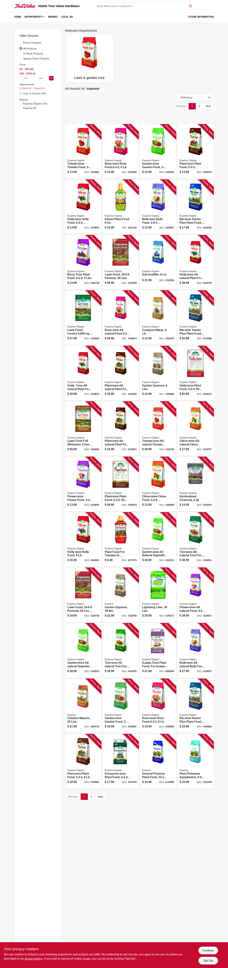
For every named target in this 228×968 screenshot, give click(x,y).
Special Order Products (36, 58)
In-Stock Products (33, 53)
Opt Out (208, 960)
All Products (30, 48)
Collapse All (25, 88)
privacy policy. (34, 958)
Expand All (39, 88)
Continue (208, 950)
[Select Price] (51, 78)
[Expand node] (21, 93)
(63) (35, 103)
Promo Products (32, 43)
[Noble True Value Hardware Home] (25, 6)
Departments (33, 16)
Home (18, 16)
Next (208, 106)
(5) (29, 108)
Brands (53, 16)
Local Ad (67, 16)
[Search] (190, 6)
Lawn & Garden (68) (34, 93)
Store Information (201, 16)
